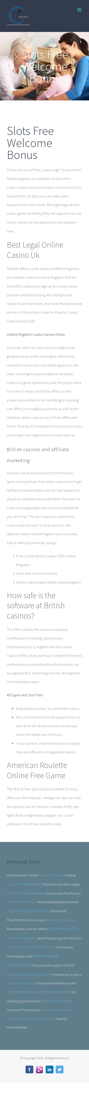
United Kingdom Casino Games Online (36, 334)
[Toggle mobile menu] (79, 9)
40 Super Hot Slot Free (25, 694)
